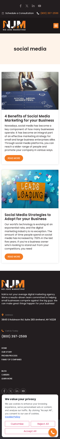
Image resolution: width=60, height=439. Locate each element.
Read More (14, 158)
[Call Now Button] (52, 432)
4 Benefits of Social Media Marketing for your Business (29, 118)
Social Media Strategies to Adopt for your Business (28, 216)
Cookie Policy (12, 416)
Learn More (7, 378)
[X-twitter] (27, 6)
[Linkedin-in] (33, 6)
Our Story (7, 352)
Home (4, 348)
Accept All (30, 431)
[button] (55, 25)
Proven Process (9, 355)
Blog (4, 371)
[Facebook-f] (20, 6)
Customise (17, 424)
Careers (5, 374)
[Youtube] (39, 6)
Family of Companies (12, 359)
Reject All (43, 424)
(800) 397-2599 (14, 336)
